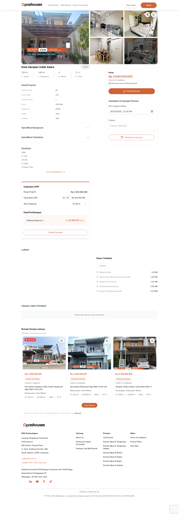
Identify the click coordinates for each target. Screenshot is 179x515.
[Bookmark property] (153, 14)
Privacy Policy (136, 442)
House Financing (80, 5)
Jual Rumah (53, 5)
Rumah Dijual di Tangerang (114, 442)
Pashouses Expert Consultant (83, 443)
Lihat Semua (89, 405)
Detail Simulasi (55, 232)
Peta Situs (134, 446)
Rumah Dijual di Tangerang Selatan (114, 447)
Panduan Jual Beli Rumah (86, 448)
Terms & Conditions (138, 437)
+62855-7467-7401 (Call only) (33, 463)
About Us (79, 437)
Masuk (148, 5)
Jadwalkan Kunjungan (133, 137)
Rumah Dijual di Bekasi (112, 453)
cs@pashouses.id (28, 458)
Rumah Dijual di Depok (112, 457)
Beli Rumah (66, 5)
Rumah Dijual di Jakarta (113, 465)
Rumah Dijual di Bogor (112, 461)
